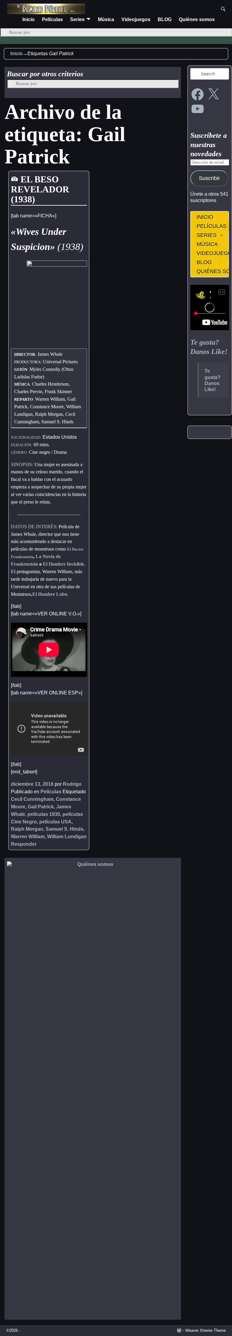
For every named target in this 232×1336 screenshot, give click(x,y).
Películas (52, 19)
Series (77, 19)
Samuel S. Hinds (64, 829)
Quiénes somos (197, 19)
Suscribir (209, 178)
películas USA (55, 821)
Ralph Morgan (27, 829)
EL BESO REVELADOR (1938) (40, 189)
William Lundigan (67, 836)
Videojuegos (135, 19)
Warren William (28, 836)
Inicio (28, 19)
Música (106, 19)
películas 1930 (43, 814)
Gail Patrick (41, 806)
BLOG (165, 19)
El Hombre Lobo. (50, 594)
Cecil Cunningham (32, 799)
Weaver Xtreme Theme (205, 1330)
